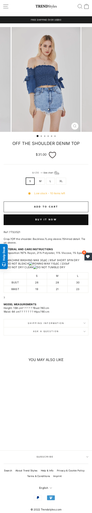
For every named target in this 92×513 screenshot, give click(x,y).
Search (8, 470)
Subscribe (45, 457)
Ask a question (46, 331)
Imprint (57, 476)
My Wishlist (88, 256)
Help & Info (47, 470)
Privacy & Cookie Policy (71, 470)
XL (61, 181)
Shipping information (46, 323)
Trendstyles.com (51, 509)
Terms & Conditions (38, 476)
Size (42, 172)
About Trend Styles (26, 470)
